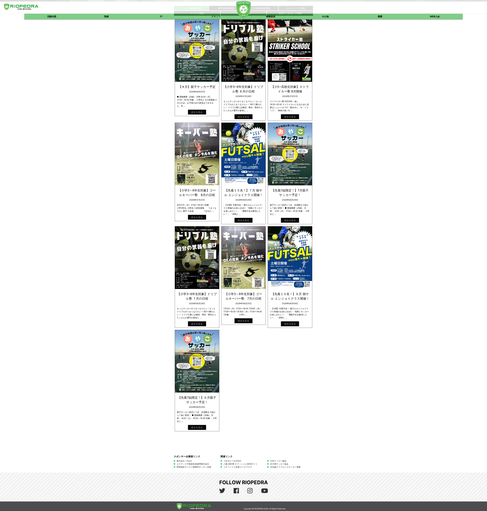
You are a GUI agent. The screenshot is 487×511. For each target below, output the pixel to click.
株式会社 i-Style (184, 461)
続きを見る (197, 112)
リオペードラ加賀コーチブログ (237, 467)
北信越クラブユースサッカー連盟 (285, 467)
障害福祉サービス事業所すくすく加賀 (194, 467)
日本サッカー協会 (278, 461)
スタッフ (215, 16)
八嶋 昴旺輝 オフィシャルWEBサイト (241, 464)
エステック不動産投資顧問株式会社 (193, 464)
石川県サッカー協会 (279, 464)
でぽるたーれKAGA (232, 461)
